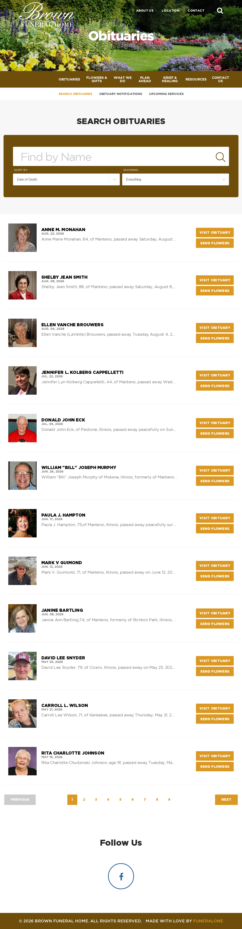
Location (170, 10)
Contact (196, 10)
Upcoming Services (166, 94)
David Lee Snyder (63, 657)
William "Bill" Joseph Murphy (78, 467)
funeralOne (208, 921)
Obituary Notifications (120, 94)
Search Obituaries (75, 94)
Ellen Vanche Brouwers (72, 324)
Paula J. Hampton (63, 515)
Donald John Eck (63, 419)
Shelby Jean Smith (64, 277)
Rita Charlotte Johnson (72, 752)
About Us (144, 10)
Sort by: (21, 169)
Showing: (131, 169)
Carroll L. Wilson (64, 705)
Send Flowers (217, 243)
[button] (220, 10)
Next (226, 799)
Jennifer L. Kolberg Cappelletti (82, 372)
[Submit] (220, 156)
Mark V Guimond (61, 562)
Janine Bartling (62, 610)
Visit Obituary (216, 232)
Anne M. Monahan (63, 229)
